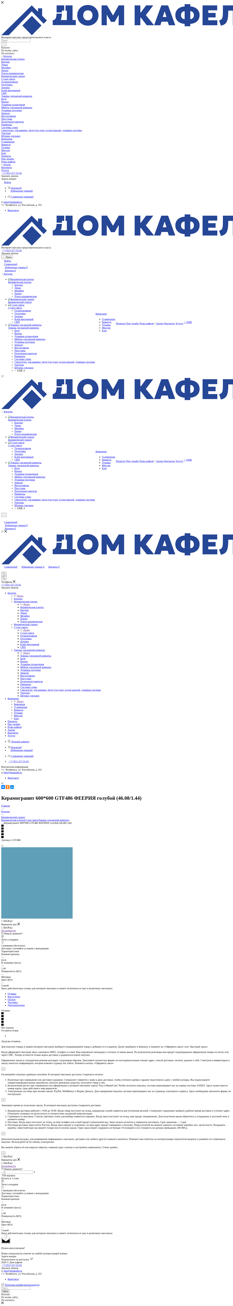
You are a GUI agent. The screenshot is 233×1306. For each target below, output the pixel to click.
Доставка (13, 1002)
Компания (19, 704)
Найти (5, 1291)
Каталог (18, 598)
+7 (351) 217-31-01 (12, 173)
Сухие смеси (27, 633)
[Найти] (3, 44)
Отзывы (12, 993)
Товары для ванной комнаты (35, 655)
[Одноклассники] (8, 787)
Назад (20, 596)
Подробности (8, 930)
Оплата (12, 999)
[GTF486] (37, 917)
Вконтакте (13, 210)
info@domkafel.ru (13, 202)
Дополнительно (16, 1005)
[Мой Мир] (12, 787)
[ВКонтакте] (3, 787)
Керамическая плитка (32, 607)
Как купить (14, 996)
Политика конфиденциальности (22, 1284)
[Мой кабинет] (2, 519)
